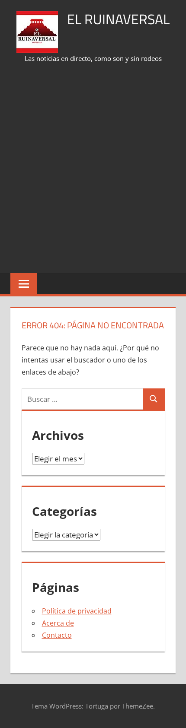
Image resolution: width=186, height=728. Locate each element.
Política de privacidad (77, 611)
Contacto (57, 635)
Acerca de (58, 623)
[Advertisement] (93, 169)
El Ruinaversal (118, 19)
